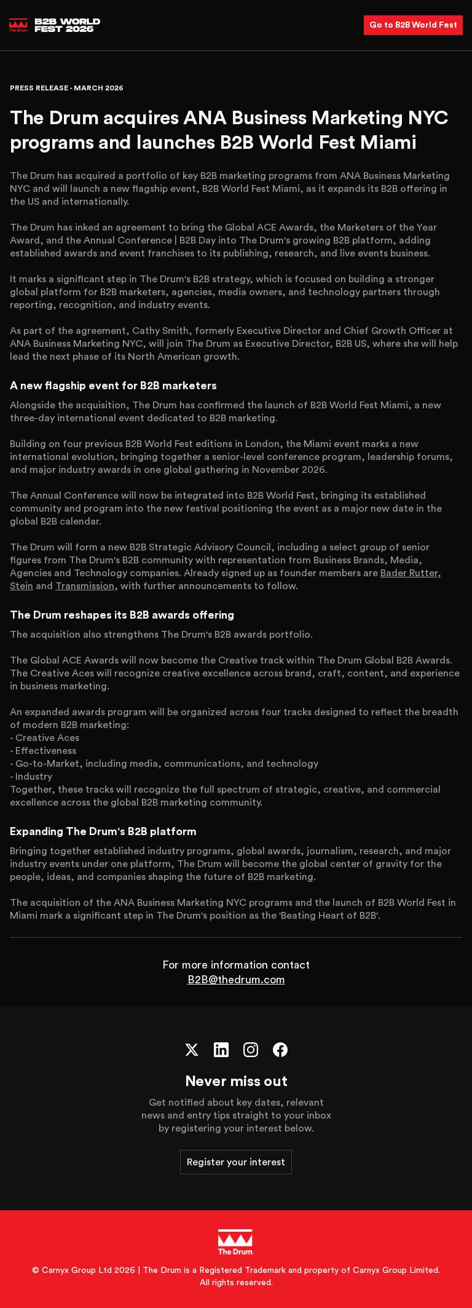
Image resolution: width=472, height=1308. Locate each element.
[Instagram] (250, 1049)
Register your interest (236, 1162)
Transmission (84, 586)
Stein (21, 586)
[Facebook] (280, 1049)
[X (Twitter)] (191, 1049)
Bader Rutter (409, 573)
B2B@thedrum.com (236, 979)
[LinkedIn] (221, 1049)
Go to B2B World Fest (413, 25)
